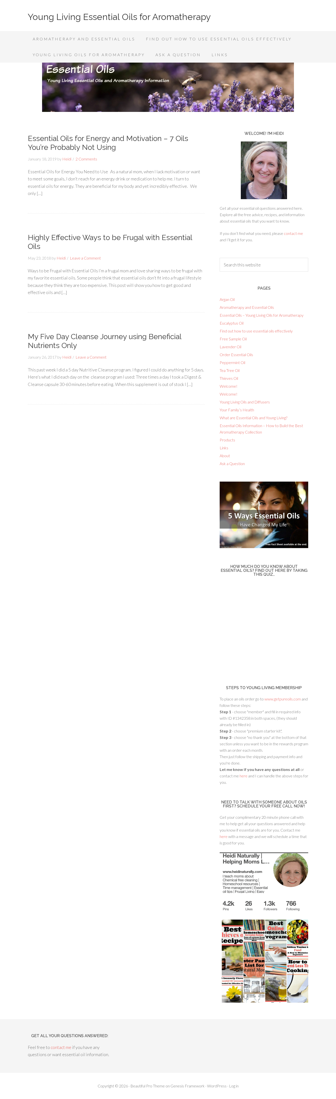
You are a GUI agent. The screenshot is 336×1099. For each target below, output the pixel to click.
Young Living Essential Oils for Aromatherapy (119, 17)
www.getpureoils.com (283, 699)
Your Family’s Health (237, 409)
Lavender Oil (230, 346)
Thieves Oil (229, 378)
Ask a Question (232, 463)
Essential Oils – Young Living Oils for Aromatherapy (262, 315)
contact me (293, 233)
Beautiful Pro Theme (147, 1085)
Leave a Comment (85, 258)
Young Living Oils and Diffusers (245, 402)
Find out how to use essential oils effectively (256, 331)
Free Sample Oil (233, 338)
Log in (234, 1085)
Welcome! (228, 386)
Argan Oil (227, 299)
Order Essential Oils (236, 354)
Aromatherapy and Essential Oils (247, 307)
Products (227, 439)
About (225, 455)
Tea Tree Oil (230, 370)
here (243, 775)
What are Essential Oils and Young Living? (253, 417)
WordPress (217, 1085)
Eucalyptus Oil (232, 323)
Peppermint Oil (232, 362)
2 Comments (86, 159)
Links (224, 447)
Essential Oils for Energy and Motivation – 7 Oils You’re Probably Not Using (108, 143)
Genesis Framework (187, 1085)
